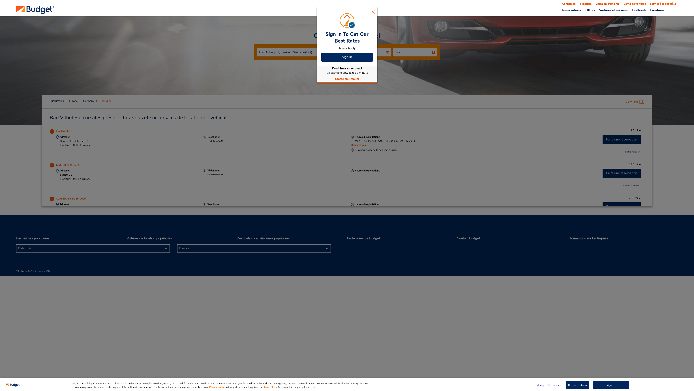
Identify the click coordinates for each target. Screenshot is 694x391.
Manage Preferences (549, 385)
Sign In (347, 57)
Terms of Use (270, 387)
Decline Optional (577, 385)
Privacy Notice (217, 387)
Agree (610, 385)
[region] (347, 384)
